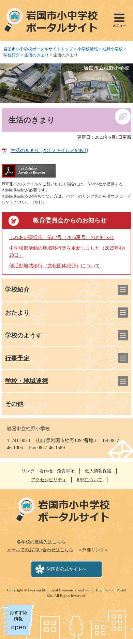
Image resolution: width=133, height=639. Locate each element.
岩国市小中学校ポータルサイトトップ (38, 49)
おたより (17, 312)
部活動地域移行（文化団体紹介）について (54, 265)
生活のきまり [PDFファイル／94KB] (49, 150)
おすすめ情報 (18, 615)
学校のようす (23, 335)
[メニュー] (119, 20)
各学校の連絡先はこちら (41, 541)
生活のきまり (36, 55)
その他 (14, 403)
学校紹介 (11, 55)
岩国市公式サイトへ (67, 569)
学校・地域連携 (26, 380)
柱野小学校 (112, 49)
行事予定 (17, 358)
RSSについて (89, 479)
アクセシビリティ (48, 479)
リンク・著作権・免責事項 (48, 470)
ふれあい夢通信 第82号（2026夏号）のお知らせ (61, 237)
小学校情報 (87, 49)
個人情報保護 (98, 470)
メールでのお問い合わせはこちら (40, 549)
